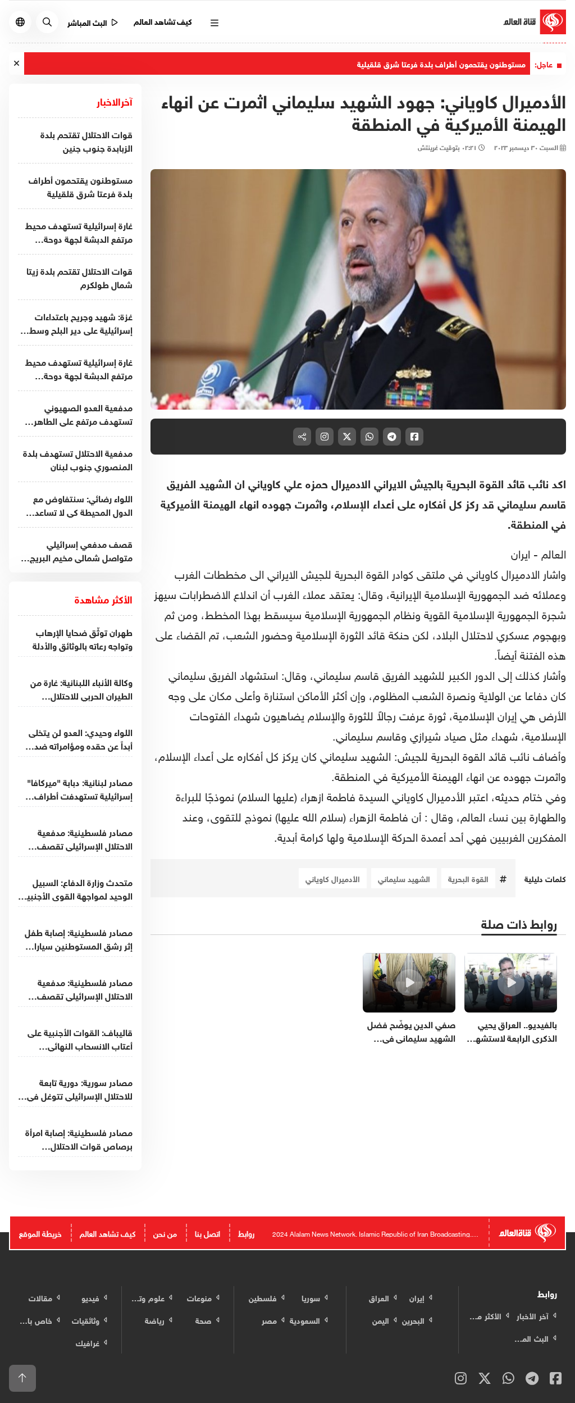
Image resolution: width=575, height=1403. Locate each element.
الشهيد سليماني (404, 878)
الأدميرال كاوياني (332, 878)
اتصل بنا (207, 1232)
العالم (552, 552)
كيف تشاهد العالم (163, 20)
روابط (246, 1232)
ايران (520, 552)
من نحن (165, 1232)
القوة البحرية (468, 878)
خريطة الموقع (40, 1232)
